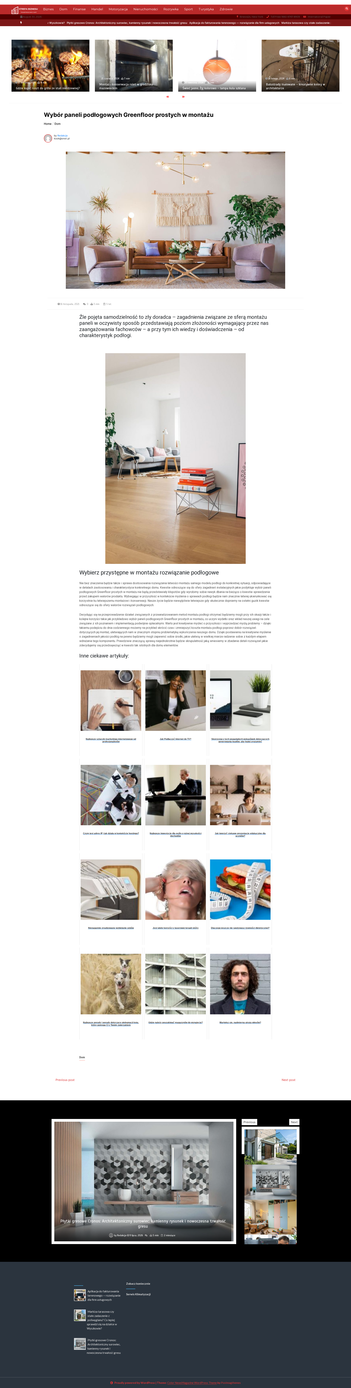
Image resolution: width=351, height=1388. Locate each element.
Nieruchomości (145, 9)
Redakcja (62, 135)
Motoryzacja (118, 9)
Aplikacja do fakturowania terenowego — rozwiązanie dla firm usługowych (123, 22)
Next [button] (294, 1122)
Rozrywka (171, 9)
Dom (63, 9)
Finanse (79, 9)
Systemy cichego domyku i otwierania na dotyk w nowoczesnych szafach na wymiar (142, 1226)
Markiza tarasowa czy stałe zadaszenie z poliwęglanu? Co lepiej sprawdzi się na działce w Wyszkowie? (233, 22)
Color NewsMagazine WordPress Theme (192, 1382)
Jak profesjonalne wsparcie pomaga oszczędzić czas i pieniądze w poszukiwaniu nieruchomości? (298, 86)
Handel (97, 9)
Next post (288, 1080)
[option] (123, 23)
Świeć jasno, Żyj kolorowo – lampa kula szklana (130, 88)
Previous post (65, 1080)
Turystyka (206, 9)
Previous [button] (249, 1122)
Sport (188, 9)
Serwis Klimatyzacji (138, 1294)
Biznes (48, 9)
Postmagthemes (231, 1382)
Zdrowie (226, 9)
